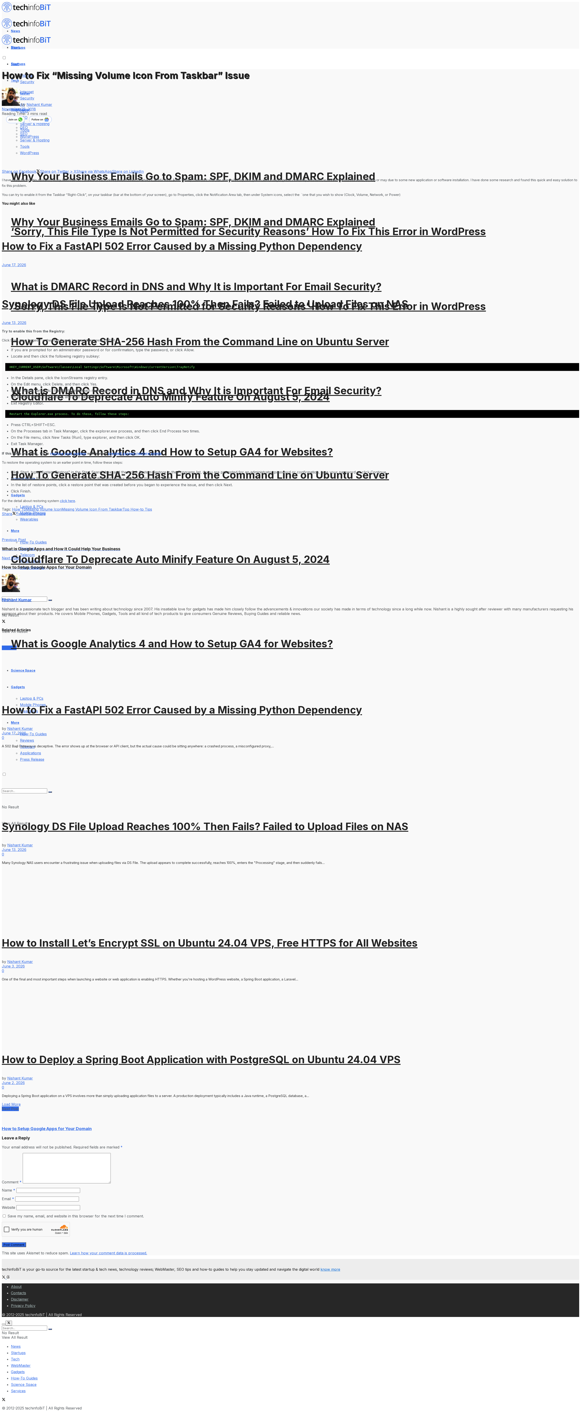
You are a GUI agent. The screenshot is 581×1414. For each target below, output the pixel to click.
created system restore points (135, 453)
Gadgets (18, 1372)
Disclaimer (20, 1299)
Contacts (18, 1293)
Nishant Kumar (39, 104)
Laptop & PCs (31, 698)
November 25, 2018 (19, 109)
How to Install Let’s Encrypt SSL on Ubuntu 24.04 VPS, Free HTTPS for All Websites (210, 943)
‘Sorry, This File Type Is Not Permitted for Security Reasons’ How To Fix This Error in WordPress (248, 231)
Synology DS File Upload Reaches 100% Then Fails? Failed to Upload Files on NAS (205, 304)
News (16, 1346)
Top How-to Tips (137, 509)
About (16, 1286)
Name (8, 1190)
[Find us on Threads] (8, 1277)
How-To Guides (33, 542)
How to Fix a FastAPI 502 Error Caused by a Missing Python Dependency (182, 246)
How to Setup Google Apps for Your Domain (47, 1128)
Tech (15, 1359)
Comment (12, 1182)
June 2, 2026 (13, 1082)
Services (18, 1391)
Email (8, 1199)
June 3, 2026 (13, 966)
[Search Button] (50, 1329)
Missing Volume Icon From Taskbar (92, 509)
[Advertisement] (84, 526)
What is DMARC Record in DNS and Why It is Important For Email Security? (196, 286)
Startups (18, 64)
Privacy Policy (23, 1305)
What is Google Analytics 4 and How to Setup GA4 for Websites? (172, 452)
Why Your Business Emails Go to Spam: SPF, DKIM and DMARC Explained (193, 176)
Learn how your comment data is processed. (108, 1253)
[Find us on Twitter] (4, 1277)
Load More (11, 1104)
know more (330, 1269)
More (15, 722)
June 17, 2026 (14, 265)
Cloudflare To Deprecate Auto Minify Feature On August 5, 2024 (170, 559)
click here (67, 501)
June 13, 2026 (14, 322)
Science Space (24, 1384)
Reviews (27, 740)
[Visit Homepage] (28, 11)
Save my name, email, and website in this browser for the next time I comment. (75, 1216)
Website (8, 1207)
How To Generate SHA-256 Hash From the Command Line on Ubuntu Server (200, 341)
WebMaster (21, 1365)
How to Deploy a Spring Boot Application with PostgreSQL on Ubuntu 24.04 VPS (201, 1059)
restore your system (68, 453)
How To (19, 509)
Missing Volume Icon (44, 509)
